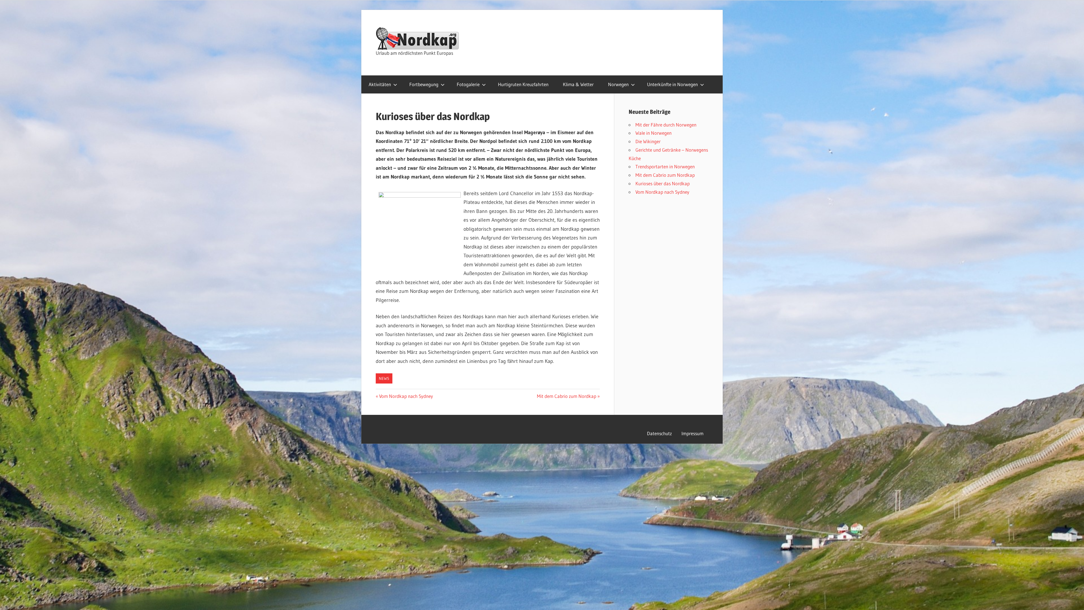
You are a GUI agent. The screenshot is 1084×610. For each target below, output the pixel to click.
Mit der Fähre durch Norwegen (665, 125)
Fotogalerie (468, 84)
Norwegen (618, 84)
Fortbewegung (423, 84)
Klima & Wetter (578, 84)
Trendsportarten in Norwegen (665, 166)
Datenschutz (659, 433)
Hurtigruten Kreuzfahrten (523, 84)
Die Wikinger (648, 141)
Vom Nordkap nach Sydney (406, 396)
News (384, 378)
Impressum (692, 433)
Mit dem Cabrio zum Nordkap (566, 396)
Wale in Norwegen (653, 133)
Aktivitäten (380, 84)
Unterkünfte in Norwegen (672, 84)
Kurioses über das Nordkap (662, 183)
